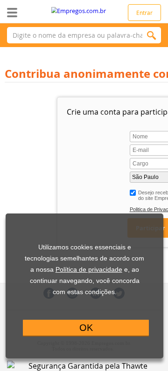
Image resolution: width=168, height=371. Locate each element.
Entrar (144, 12)
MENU (27, 13)
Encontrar (151, 35)
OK (86, 328)
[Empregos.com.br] (84, 11)
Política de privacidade (89, 269)
